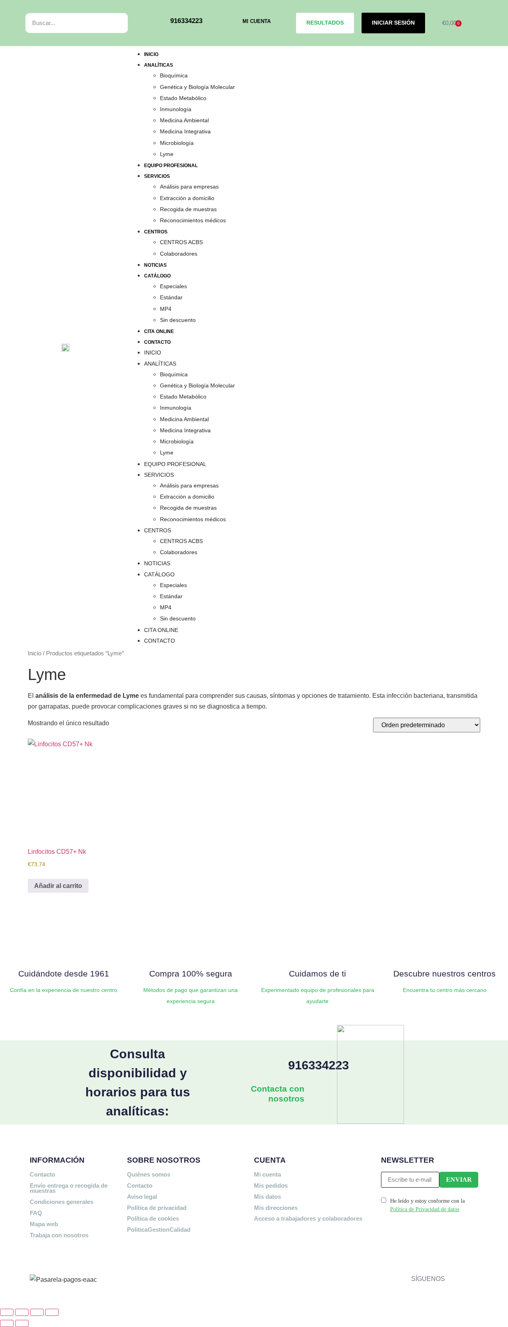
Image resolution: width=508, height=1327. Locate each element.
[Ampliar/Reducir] (6, 1312)
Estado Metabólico (183, 98)
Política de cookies (153, 1218)
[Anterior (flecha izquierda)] (6, 1323)
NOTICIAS (155, 265)
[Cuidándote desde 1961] (63, 949)
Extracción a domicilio (187, 198)
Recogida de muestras (188, 209)
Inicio (34, 653)
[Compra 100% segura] (190, 949)
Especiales (173, 286)
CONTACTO (157, 342)
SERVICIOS (157, 176)
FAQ (36, 1213)
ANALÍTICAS (158, 65)
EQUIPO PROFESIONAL (171, 165)
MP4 (165, 309)
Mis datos (267, 1196)
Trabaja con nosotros (59, 1235)
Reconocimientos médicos (193, 220)
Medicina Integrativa (185, 131)
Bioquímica (174, 75)
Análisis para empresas (189, 186)
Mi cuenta (267, 1174)
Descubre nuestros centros (444, 973)
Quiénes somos (148, 1174)
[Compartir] (37, 1312)
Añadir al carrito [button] (58, 885)
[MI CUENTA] (231, 22)
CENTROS (155, 231)
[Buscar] (113, 23)
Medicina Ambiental (184, 120)
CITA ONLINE (159, 331)
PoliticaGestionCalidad (158, 1229)
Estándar (171, 297)
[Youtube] (453, 1277)
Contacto (42, 1174)
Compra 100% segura (190, 973)
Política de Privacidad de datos (424, 1209)
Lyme (166, 154)
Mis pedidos (271, 1185)
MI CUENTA (256, 21)
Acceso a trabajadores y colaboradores (308, 1218)
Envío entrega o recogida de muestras (69, 1188)
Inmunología (175, 109)
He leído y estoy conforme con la (427, 1205)
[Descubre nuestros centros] (444, 949)
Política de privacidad (157, 1207)
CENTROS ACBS (181, 242)
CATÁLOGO (157, 275)
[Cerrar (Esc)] (52, 1312)
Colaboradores (178, 253)
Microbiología (177, 143)
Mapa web (44, 1224)
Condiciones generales (61, 1201)
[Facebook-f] (453, 1261)
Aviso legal (142, 1196)
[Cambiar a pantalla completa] (22, 1312)
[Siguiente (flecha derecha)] (22, 1323)
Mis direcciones (276, 1207)
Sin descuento (178, 320)
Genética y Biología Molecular (197, 87)
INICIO (151, 54)
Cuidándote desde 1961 (63, 973)
